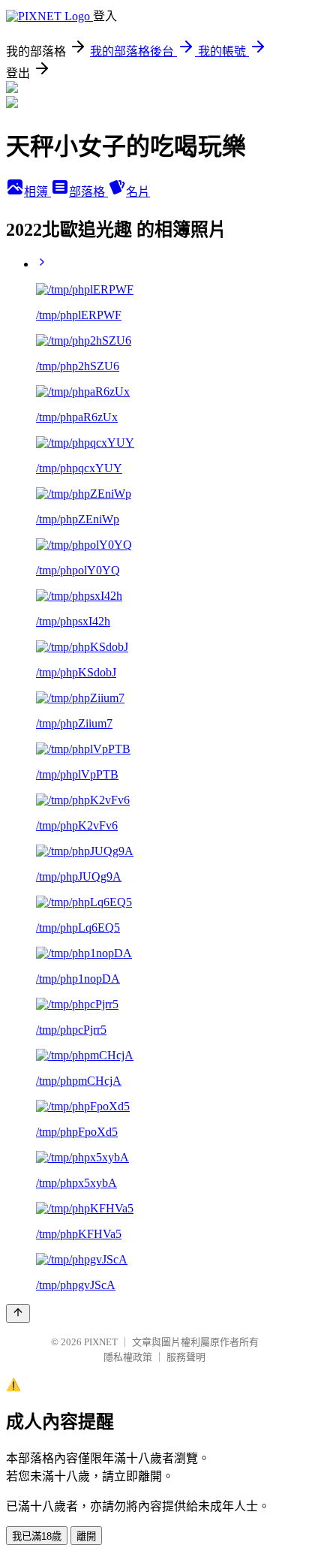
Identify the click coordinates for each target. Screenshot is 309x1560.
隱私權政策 (128, 1357)
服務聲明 (186, 1357)
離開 (86, 1536)
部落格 (88, 191)
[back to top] (18, 1313)
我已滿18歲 (37, 1536)
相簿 (37, 191)
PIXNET (101, 1342)
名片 (138, 191)
